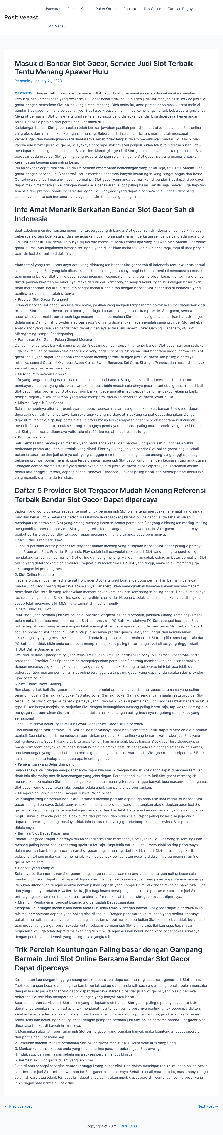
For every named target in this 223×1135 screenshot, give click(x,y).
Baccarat (53, 9)
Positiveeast (21, 17)
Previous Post (18, 1106)
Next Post (208, 1106)
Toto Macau (56, 26)
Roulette (130, 9)
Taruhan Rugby (180, 9)
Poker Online (106, 9)
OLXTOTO (23, 93)
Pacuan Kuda (78, 9)
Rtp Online (152, 9)
